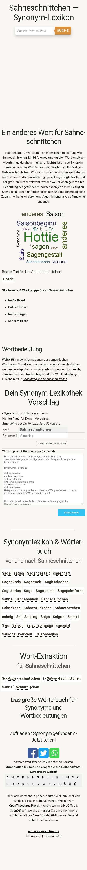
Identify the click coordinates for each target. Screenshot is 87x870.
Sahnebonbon (26, 599)
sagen (19, 573)
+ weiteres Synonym (51, 443)
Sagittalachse (56, 582)
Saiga (45, 616)
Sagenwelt (33, 582)
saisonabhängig (40, 625)
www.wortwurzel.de (67, 369)
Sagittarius (11, 591)
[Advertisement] (43, 82)
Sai (18, 616)
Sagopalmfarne (70, 591)
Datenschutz (52, 836)
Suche (63, 30)
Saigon (58, 616)
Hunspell (18, 801)
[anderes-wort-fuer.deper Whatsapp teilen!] (54, 757)
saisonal (63, 625)
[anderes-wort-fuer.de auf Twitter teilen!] (43, 757)
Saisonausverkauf (17, 634)
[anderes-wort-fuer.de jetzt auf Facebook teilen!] (33, 757)
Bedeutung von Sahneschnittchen (45, 379)
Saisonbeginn (46, 634)
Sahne (7, 599)
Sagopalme (45, 591)
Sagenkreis (11, 582)
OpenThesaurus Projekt (25, 805)
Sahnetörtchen (67, 608)
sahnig (7, 616)
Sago (28, 591)
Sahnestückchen (37, 608)
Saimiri (73, 616)
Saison (17, 625)
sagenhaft (62, 573)
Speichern (71, 512)
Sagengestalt (38, 573)
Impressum (33, 836)
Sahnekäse (11, 608)
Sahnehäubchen (54, 599)
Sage (6, 573)
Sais (5, 625)
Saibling (30, 616)
